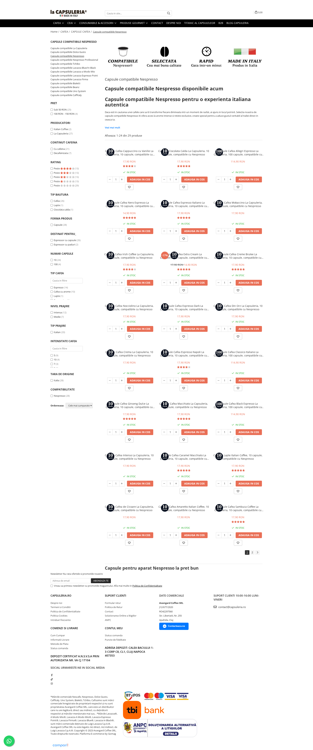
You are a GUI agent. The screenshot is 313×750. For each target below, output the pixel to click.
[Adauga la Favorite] (129, 187)
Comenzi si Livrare (64, 628)
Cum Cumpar (58, 635)
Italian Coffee (61, 129)
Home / (55, 31)
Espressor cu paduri (64, 244)
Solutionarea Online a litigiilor (120, 615)
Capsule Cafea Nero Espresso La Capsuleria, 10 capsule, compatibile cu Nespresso (129, 204)
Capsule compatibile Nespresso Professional (74, 59)
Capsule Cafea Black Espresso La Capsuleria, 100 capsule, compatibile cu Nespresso (238, 405)
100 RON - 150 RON (64, 113)
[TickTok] (52, 679)
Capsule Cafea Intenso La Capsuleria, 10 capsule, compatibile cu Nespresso (129, 457)
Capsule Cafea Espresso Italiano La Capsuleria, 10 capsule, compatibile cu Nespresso (183, 204)
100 (56, 264)
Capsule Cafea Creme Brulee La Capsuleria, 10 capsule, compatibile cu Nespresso (237, 255)
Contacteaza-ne (176, 626)
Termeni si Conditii (60, 607)
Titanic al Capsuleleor (199, 23)
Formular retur (113, 603)
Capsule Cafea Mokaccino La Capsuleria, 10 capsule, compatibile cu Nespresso (238, 204)
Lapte (57, 205)
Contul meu (114, 628)
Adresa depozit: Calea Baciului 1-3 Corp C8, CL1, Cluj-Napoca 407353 (129, 651)
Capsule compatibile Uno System (68, 91)
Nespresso (59, 395)
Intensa (58, 312)
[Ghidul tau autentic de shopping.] (60, 745)
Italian (57, 332)
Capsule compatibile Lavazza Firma (69, 79)
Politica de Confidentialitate (147, 585)
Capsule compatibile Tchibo (65, 63)
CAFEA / (65, 31)
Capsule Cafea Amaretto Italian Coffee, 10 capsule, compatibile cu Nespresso (183, 508)
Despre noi (173, 23)
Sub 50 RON (60, 109)
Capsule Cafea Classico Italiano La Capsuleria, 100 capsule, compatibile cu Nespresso (238, 353)
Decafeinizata (61, 153)
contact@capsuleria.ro (232, 607)
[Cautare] (168, 13)
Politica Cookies (59, 615)
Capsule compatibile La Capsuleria (69, 48)
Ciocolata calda (62, 209)
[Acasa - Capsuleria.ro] (69, 13)
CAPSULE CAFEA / (81, 31)
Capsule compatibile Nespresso (67, 56)
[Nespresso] (183, 57)
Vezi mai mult (112, 127)
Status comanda (59, 648)
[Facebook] (52, 675)
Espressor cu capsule (65, 240)
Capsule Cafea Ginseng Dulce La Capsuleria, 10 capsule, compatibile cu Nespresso (129, 405)
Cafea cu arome (62, 291)
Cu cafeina (59, 149)
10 (55, 260)
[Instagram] (52, 683)
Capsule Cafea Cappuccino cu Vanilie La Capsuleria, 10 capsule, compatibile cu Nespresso (129, 152)
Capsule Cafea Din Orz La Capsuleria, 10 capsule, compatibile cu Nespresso (238, 307)
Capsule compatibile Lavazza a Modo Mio (73, 71)
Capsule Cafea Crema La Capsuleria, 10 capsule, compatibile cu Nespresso (129, 353)
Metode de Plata (59, 643)
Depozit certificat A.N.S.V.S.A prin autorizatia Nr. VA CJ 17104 (75, 658)
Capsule (58, 224)
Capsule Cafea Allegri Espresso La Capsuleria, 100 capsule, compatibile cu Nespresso (238, 152)
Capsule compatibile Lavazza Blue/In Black (73, 67)
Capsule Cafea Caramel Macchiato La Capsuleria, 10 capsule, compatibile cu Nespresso (183, 457)
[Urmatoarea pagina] (257, 552)
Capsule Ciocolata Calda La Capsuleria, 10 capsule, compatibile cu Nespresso (183, 152)
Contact (157, 23)
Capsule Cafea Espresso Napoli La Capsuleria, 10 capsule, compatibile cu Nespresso (183, 353)
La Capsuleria (61, 133)
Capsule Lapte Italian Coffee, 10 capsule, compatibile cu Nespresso (237, 457)
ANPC (108, 620)
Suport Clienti (115, 595)
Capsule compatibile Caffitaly (66, 95)
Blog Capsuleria (237, 23)
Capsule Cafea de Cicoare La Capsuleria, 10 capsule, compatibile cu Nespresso (129, 508)
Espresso (58, 287)
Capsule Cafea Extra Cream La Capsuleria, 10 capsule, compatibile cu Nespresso (183, 255)
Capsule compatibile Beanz (65, 87)
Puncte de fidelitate (115, 639)
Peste (57, 168)
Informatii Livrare (60, 639)
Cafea (57, 200)
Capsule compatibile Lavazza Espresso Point (74, 75)
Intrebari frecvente (61, 620)
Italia (56, 380)
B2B (220, 23)
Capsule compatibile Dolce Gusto (68, 52)
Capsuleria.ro (61, 595)
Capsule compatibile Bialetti (65, 83)
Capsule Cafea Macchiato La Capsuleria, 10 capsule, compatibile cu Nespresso (183, 405)
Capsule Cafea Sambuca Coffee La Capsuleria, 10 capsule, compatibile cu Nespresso (237, 508)
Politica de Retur (113, 607)
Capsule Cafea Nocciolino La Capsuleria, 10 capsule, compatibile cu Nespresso (129, 307)
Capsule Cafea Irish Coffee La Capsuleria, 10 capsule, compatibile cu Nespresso (129, 255)
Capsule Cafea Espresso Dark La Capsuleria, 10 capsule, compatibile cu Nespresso (183, 307)
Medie (57, 316)
